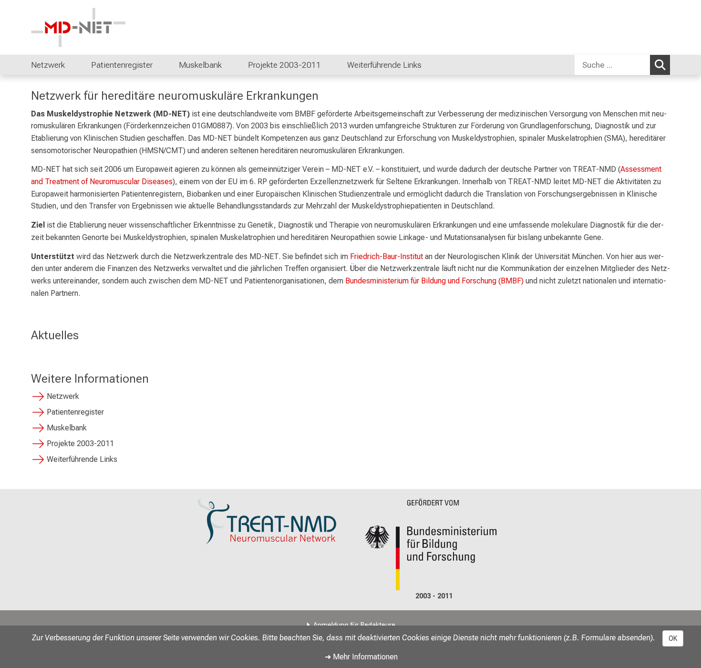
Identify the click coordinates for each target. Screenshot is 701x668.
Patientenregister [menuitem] (122, 65)
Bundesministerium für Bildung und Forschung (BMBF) (434, 280)
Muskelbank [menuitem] (200, 65)
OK (673, 638)
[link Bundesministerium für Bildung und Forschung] (434, 545)
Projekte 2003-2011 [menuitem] (284, 65)
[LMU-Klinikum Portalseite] (88, 27)
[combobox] (622, 65)
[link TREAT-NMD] (267, 522)
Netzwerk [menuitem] (48, 65)
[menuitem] (74, 65)
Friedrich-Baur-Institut (386, 256)
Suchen (660, 65)
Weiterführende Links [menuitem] (384, 65)
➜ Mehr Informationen (361, 656)
